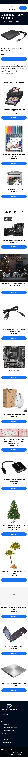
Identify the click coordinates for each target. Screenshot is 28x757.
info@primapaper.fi (5, 2)
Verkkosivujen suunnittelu (10, 727)
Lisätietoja (14, 59)
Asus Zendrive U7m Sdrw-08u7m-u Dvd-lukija (14, 683)
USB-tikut (17, 21)
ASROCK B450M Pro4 (14, 371)
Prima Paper (7, 724)
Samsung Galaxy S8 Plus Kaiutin (14, 646)
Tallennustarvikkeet (8, 21)
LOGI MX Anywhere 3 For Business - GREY (14, 415)
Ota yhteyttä (13, 752)
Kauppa (23, 8)
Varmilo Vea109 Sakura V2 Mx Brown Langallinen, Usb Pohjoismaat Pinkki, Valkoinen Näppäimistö (14, 441)
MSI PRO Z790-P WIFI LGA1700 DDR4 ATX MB (14, 240)
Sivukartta (19, 754)
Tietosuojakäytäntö (11, 754)
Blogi (5, 733)
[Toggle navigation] (3, 8)
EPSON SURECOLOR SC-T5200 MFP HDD (14, 189)
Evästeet (19, 752)
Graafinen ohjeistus (9, 730)
